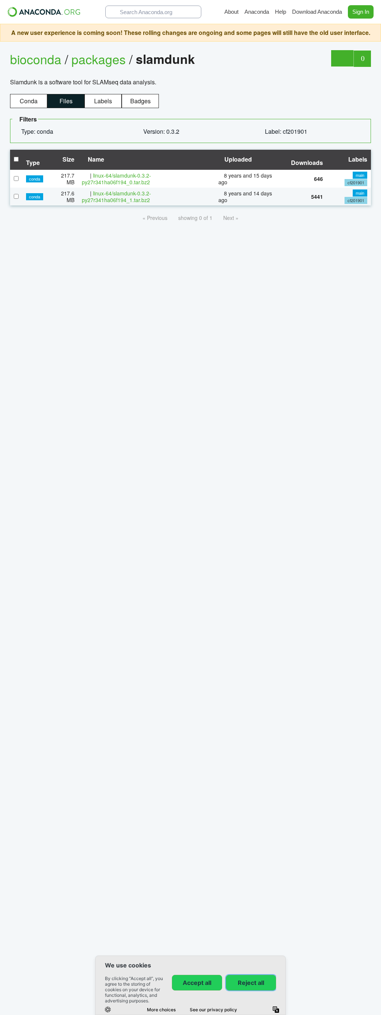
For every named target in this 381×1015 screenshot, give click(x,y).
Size (67, 159)
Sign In (360, 12)
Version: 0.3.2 (162, 131)
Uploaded (237, 159)
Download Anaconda (317, 12)
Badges (140, 101)
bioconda (35, 59)
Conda (29, 101)
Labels (103, 101)
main (360, 175)
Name (95, 159)
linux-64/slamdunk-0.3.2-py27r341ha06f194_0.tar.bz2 (116, 179)
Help (280, 12)
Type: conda (38, 131)
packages (100, 59)
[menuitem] (40, 131)
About (231, 12)
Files (66, 101)
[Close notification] (373, 32)
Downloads (307, 162)
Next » (230, 217)
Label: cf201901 (287, 131)
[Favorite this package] (342, 58)
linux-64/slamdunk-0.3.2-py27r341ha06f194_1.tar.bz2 (116, 196)
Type (33, 162)
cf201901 (356, 182)
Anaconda (256, 12)
